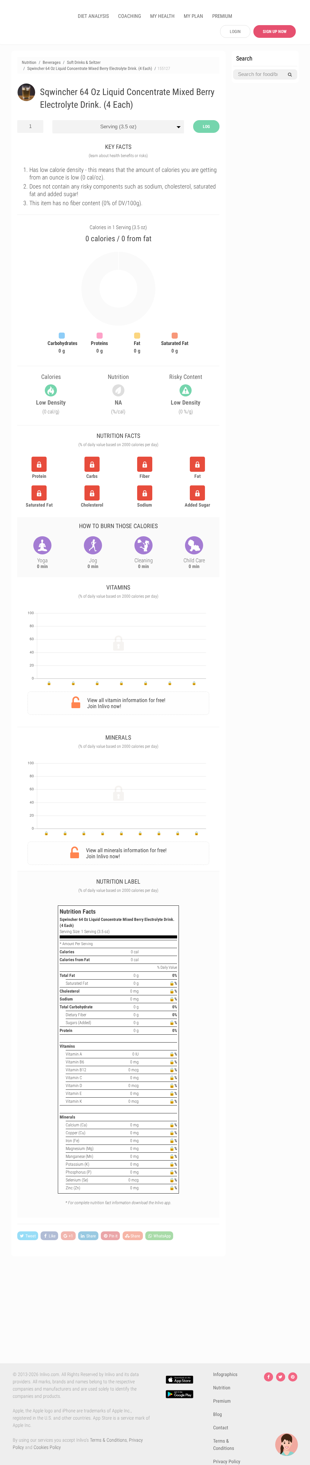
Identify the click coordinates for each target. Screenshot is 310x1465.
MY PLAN (193, 16)
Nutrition (221, 1388)
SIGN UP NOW (274, 31)
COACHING (129, 16)
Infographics (225, 1374)
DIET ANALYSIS (93, 16)
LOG (206, 126)
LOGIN (235, 31)
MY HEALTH (162, 16)
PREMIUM (222, 16)
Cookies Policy (47, 1447)
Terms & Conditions (108, 1440)
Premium (222, 1401)
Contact (220, 1428)
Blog (217, 1414)
